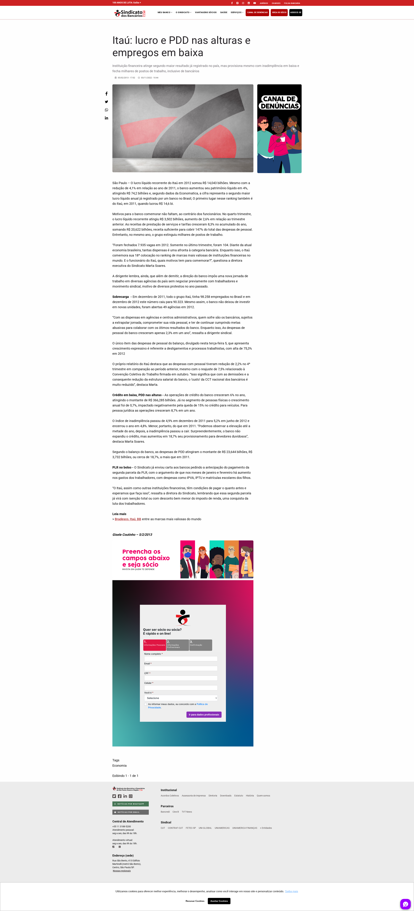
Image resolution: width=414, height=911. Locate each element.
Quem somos (263, 795)
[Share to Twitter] (106, 102)
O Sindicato (183, 12)
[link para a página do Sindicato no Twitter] (237, 3)
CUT (163, 828)
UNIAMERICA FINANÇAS (244, 828)
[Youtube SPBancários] (136, 796)
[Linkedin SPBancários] (125, 796)
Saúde (223, 12)
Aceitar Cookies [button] (219, 901)
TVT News (187, 811)
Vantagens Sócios (206, 12)
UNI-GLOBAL (205, 828)
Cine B (176, 811)
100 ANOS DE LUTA (126, 2)
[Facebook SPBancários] (120, 796)
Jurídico (264, 3)
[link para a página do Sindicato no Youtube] (255, 3)
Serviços (236, 12)
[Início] (134, 13)
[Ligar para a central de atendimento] (113, 847)
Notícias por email (128, 812)
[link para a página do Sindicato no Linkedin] (248, 3)
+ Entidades (266, 828)
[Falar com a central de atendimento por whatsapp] (120, 847)
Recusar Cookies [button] (195, 901)
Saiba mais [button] (291, 891)
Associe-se (295, 12)
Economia (119, 765)
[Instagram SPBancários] (131, 796)
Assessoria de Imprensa (194, 795)
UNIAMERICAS (222, 828)
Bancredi (165, 811)
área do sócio (279, 12)
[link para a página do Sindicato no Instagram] (243, 3)
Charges (276, 3)
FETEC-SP (191, 828)
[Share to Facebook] (106, 93)
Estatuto (238, 795)
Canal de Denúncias (257, 12)
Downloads (225, 795)
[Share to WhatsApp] (106, 110)
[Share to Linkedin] (106, 118)
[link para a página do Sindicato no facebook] (232, 3)
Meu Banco (164, 12)
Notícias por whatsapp (130, 804)
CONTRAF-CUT (175, 828)
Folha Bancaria (292, 3)
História (250, 795)
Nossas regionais (122, 870)
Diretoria (213, 795)
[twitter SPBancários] (114, 796)
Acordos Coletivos (170, 795)
